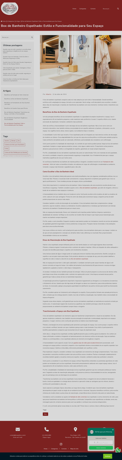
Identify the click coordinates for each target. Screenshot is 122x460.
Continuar (107, 456)
